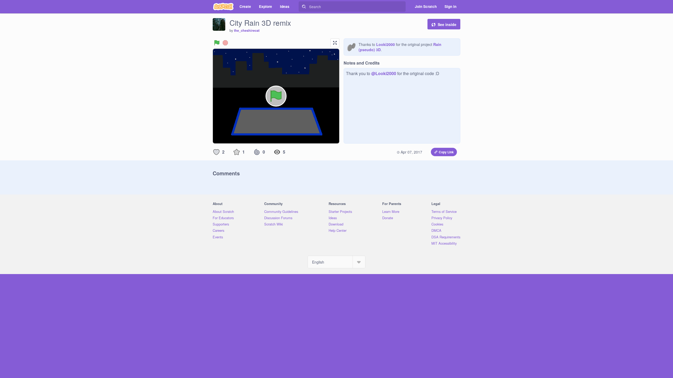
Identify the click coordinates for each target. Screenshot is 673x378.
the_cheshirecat (246, 30)
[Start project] (217, 43)
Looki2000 (385, 44)
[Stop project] (225, 43)
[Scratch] (223, 6)
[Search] (304, 6)
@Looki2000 (383, 73)
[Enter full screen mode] (334, 42)
